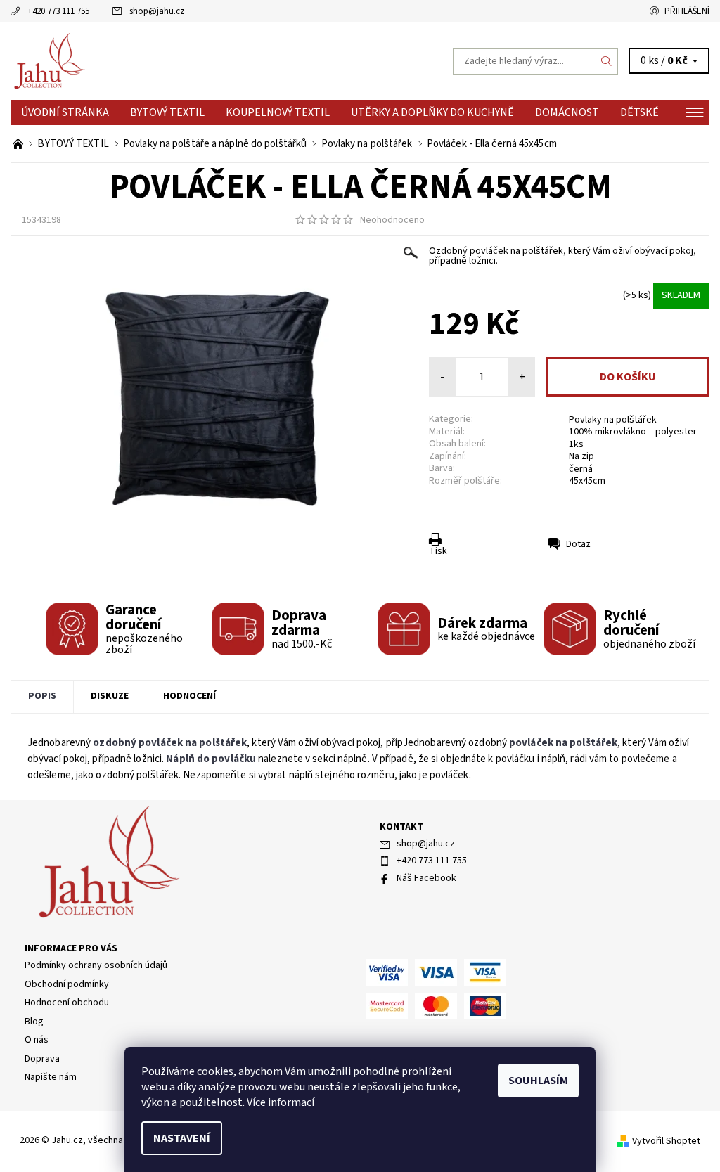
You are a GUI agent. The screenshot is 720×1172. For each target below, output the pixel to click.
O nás (37, 1040)
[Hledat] (607, 61)
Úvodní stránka (65, 112)
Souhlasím (538, 1080)
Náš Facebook (426, 878)
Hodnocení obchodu (67, 1003)
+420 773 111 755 (58, 11)
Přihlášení (686, 11)
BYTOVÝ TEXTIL (167, 112)
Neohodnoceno (392, 220)
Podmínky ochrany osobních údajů (96, 965)
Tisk (438, 551)
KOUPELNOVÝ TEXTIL (278, 112)
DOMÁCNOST (567, 112)
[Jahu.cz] (185, 61)
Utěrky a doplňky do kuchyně (432, 112)
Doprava (42, 1059)
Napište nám (51, 1077)
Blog (34, 1022)
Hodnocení (189, 696)
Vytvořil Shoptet (666, 1141)
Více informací (280, 1102)
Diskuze (110, 696)
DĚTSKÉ (639, 112)
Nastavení (181, 1138)
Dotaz (578, 544)
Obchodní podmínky (67, 984)
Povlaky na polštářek (613, 420)
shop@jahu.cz (156, 11)
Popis (42, 696)
